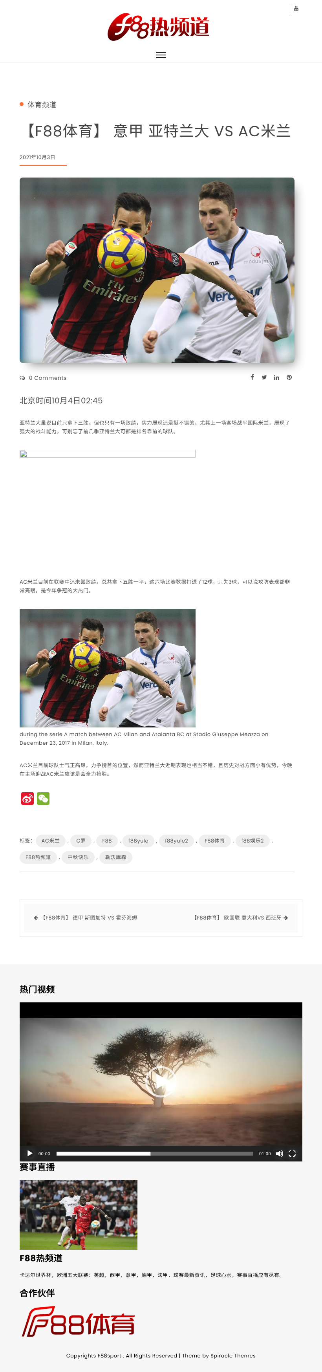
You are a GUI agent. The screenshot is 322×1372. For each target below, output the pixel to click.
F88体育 (215, 840)
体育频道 (42, 105)
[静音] (280, 1154)
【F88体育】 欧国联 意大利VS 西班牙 (237, 917)
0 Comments (48, 378)
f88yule (138, 840)
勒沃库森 (115, 857)
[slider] (155, 1154)
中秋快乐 (78, 857)
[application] (161, 1081)
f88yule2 (176, 840)
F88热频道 (38, 857)
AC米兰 (51, 840)
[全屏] (292, 1154)
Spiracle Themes (233, 1355)
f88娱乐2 (253, 840)
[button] (161, 1081)
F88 (107, 840)
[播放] (30, 1154)
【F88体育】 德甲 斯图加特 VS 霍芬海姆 (88, 917)
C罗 (81, 840)
